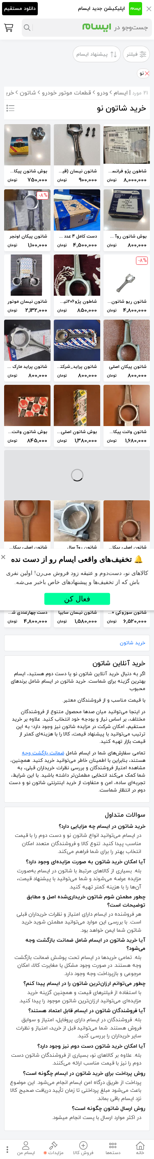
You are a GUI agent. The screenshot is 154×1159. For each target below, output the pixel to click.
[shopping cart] (8, 28)
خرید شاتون (132, 643)
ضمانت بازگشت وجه (43, 753)
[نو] (146, 73)
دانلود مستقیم (20, 8)
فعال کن (77, 599)
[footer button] (6, 1149)
